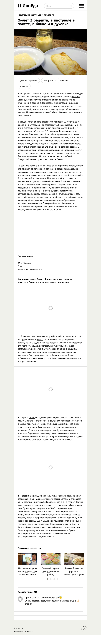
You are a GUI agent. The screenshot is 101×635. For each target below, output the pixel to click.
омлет (32, 417)
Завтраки (48, 80)
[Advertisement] (50, 232)
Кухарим (64, 80)
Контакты (18, 628)
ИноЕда (30, 6)
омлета (40, 339)
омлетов (76, 96)
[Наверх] (84, 629)
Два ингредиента (28, 80)
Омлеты (24, 86)
